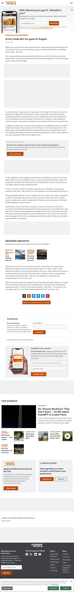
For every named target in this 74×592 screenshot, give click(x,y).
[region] (37, 585)
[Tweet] (43, 296)
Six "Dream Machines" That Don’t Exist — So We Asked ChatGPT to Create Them (53, 411)
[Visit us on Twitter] (31, 554)
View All (60, 479)
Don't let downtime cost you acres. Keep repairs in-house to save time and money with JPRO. (6, 450)
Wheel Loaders (55, 431)
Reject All (65, 588)
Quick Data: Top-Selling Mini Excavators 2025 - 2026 (30, 436)
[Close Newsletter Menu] (72, 10)
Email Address (38, 323)
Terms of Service (46, 28)
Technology (42, 405)
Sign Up (6, 573)
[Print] (24, 296)
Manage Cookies (7, 588)
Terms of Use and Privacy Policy (47, 27)
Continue (39, 332)
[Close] (71, 581)
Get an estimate (15, 154)
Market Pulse (30, 431)
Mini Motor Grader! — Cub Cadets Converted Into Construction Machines (6, 437)
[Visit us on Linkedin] (35, 554)
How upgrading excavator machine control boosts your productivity (53, 471)
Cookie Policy (55, 584)
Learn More (11, 488)
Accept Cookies (53, 588)
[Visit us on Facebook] (27, 554)
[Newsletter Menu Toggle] (71, 3)
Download (47, 479)
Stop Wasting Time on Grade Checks (8, 258)
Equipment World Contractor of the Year (18, 470)
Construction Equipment (16, 35)
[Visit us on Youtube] (39, 554)
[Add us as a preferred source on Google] (29, 296)
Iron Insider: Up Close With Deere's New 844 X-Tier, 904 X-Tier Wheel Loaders (55, 436)
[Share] (33, 296)
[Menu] (2, 3)
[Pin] (47, 296)
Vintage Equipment (5, 432)
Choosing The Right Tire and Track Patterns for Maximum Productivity (31, 258)
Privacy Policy (36, 28)
